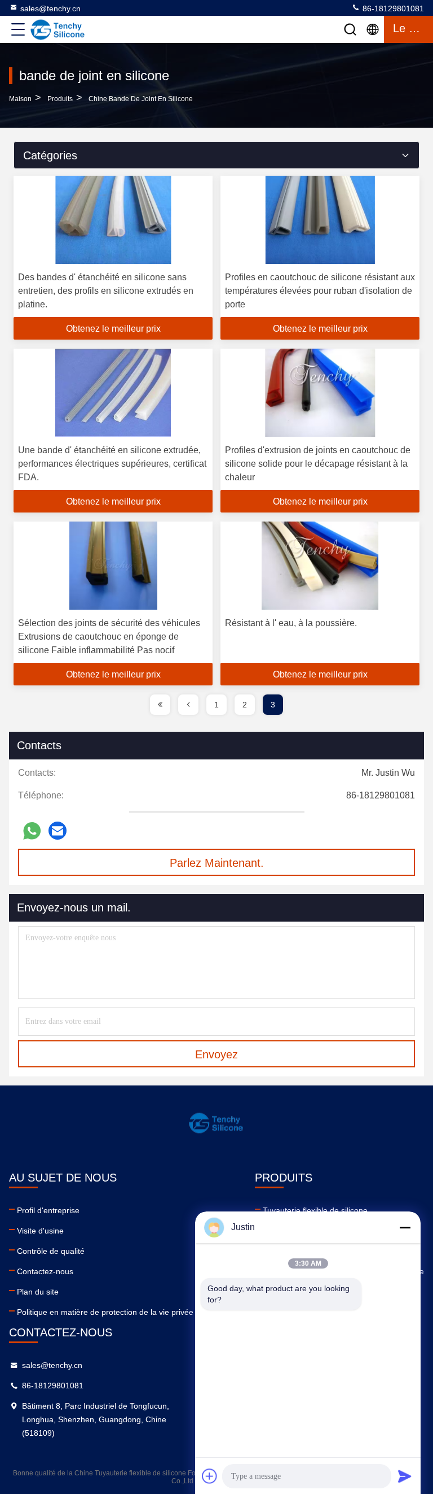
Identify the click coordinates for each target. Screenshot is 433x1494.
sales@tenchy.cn (50, 8)
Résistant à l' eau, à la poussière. (291, 623)
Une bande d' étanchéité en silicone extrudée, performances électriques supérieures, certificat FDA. (112, 463)
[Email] (57, 830)
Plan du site (38, 1291)
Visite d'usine (40, 1230)
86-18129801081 (392, 8)
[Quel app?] (31, 830)
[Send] (405, 1475)
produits (60, 99)
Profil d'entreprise (48, 1210)
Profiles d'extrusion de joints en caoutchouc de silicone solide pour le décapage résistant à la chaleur (317, 463)
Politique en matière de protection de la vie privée (105, 1312)
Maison (20, 99)
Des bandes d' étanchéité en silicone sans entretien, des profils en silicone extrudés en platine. (105, 290)
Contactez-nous (45, 1271)
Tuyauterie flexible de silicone (315, 1210)
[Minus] (405, 1227)
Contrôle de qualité (51, 1251)
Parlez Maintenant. (217, 863)
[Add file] (210, 1475)
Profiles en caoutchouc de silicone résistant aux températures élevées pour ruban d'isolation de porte (320, 290)
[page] (160, 704)
